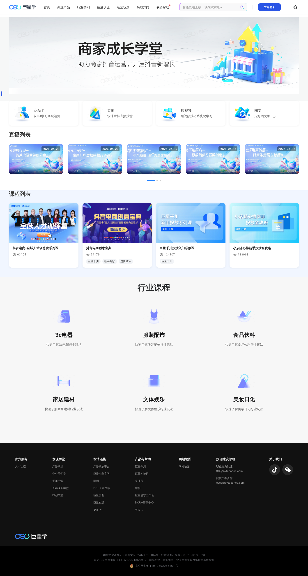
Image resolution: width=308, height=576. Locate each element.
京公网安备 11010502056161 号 (156, 565)
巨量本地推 (142, 473)
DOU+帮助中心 (144, 502)
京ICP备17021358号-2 (131, 560)
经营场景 (123, 7)
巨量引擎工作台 (144, 495)
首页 (47, 7)
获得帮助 (162, 7)
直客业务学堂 (60, 488)
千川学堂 (57, 481)
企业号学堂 (59, 473)
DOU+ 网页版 (101, 488)
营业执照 (168, 560)
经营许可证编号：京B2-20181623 (183, 555)
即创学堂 (57, 495)
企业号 (139, 481)
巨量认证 (103, 7)
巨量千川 (140, 466)
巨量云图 (98, 495)
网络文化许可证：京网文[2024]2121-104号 (131, 555)
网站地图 (184, 466)
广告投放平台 (101, 466)
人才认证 (20, 466)
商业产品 (63, 7)
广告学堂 (57, 466)
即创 (96, 481)
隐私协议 (154, 560)
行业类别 (83, 7)
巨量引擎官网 (101, 473)
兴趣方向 (143, 7)
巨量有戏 (98, 502)
